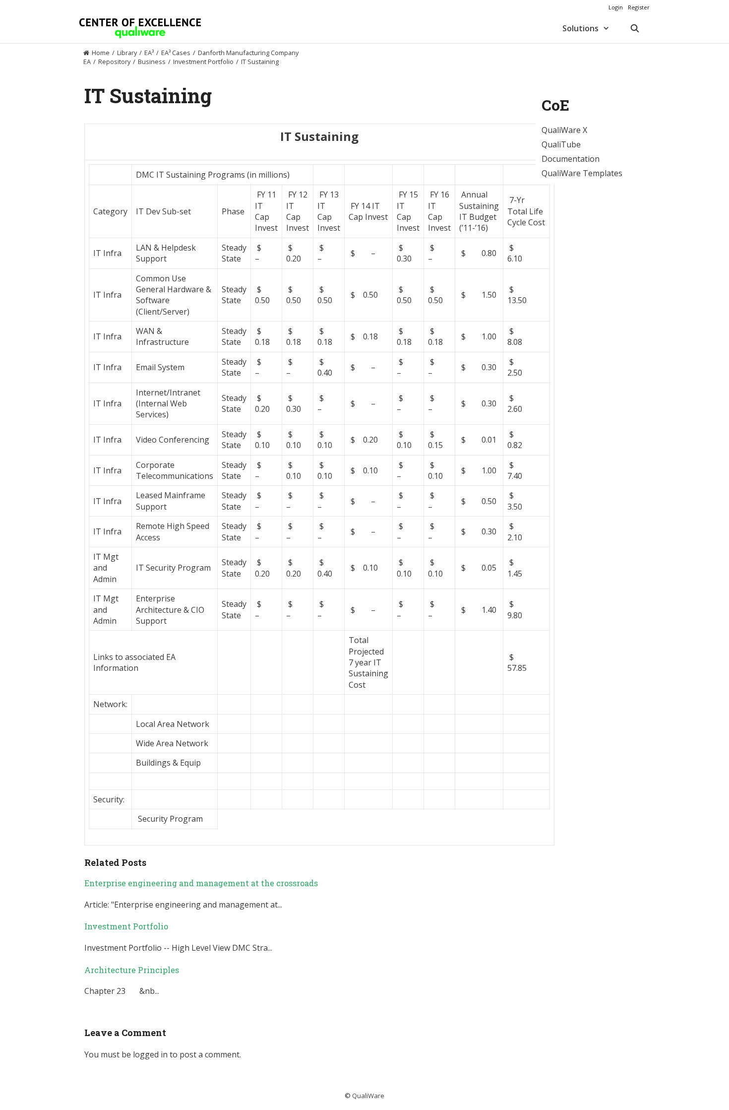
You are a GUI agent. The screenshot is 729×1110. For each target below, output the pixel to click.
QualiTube (561, 144)
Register (639, 7)
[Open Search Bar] (634, 28)
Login (615, 7)
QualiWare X (564, 130)
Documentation (571, 158)
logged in (150, 1054)
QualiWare (368, 1095)
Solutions (580, 28)
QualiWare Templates (582, 173)
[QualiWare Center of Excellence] (140, 28)
